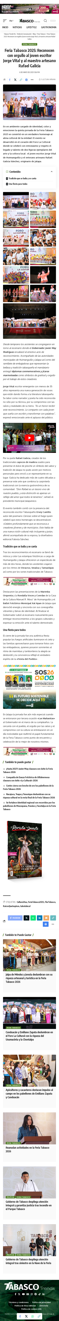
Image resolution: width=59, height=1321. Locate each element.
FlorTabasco (50, 902)
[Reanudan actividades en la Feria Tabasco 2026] (29, 1128)
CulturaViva (22, 902)
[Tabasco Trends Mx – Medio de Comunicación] (29, 1286)
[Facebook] (15, 1294)
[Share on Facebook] (9, 79)
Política (10, 1197)
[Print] (26, 79)
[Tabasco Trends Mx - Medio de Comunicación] (29, 21)
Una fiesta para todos (18, 184)
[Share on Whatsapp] (32, 1316)
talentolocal (25, 906)
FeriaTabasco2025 (36, 902)
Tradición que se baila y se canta (22, 178)
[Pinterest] (36, 1294)
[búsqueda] (45, 20)
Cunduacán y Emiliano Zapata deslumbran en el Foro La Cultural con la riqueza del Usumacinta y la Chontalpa (29, 1035)
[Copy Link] (20, 79)
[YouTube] (23, 1294)
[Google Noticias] (28, 1294)
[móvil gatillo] (5, 21)
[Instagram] (31, 1294)
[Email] (46, 918)
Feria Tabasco (29, 44)
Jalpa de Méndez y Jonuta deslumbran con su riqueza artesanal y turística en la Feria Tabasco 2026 (29, 978)
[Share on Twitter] (15, 79)
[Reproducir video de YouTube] (29, 438)
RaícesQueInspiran (11, 906)
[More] (32, 79)
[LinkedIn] (43, 1294)
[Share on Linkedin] (39, 918)
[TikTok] (39, 1294)
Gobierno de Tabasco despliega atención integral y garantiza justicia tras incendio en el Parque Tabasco (29, 1205)
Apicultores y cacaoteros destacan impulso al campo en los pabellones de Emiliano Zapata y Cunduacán (29, 1093)
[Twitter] (19, 1294)
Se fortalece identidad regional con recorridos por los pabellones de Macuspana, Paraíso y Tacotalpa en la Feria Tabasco (29, 806)
